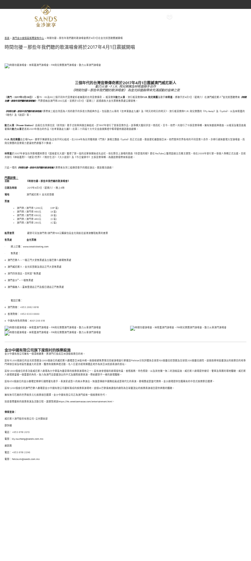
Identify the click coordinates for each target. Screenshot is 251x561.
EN (181, 16)
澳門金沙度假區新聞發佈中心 (28, 38)
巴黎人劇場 (58, 260)
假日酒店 (47, 287)
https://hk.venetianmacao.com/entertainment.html (85, 401)
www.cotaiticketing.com (36, 246)
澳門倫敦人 (14, 287)
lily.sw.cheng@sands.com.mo (27, 439)
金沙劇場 (29, 381)
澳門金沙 (12, 280)
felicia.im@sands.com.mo (25, 459)
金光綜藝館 (229, 97)
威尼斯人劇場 (65, 360)
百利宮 (28, 273)
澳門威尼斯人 (214, 97)
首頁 (7, 38)
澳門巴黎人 (14, 260)
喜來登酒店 (28, 287)
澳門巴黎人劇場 (34, 388)
